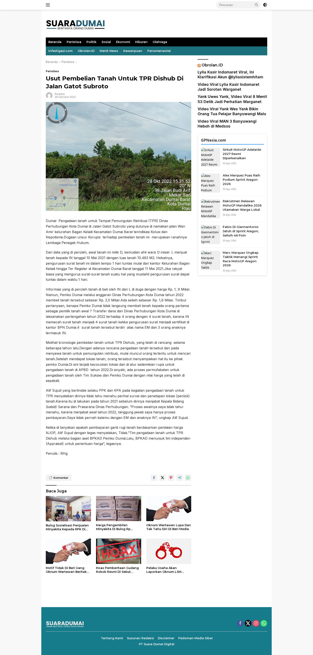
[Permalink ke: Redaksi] (49, 95)
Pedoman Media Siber (195, 638)
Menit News (109, 51)
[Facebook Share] (154, 477)
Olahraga (160, 42)
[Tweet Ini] (162, 477)
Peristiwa (74, 42)
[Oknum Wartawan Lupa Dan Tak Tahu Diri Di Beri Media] (168, 508)
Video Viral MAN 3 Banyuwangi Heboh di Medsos (227, 123)
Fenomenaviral (159, 51)
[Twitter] (248, 623)
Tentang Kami (112, 638)
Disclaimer (166, 638)
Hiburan (141, 42)
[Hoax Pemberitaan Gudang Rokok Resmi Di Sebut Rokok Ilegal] (118, 551)
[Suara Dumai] (75, 23)
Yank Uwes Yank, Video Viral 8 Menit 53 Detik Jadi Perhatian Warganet (232, 99)
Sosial (106, 42)
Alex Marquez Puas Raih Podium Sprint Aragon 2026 (241, 179)
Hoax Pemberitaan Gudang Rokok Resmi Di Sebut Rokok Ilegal (117, 570)
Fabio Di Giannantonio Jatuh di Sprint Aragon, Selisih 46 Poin (241, 231)
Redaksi (60, 94)
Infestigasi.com (60, 51)
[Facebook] (240, 623)
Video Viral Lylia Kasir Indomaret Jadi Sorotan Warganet (228, 87)
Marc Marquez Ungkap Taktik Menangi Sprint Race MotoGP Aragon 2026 (240, 259)
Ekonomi (123, 42)
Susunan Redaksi (140, 638)
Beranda (55, 42)
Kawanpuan (132, 51)
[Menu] (49, 5)
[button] (256, 4)
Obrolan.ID (86, 51)
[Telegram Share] (179, 477)
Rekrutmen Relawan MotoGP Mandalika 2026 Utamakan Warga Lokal (242, 205)
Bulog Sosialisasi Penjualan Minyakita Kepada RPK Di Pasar (67, 527)
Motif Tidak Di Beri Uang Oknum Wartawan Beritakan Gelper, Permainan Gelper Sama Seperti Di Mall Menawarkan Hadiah (68, 570)
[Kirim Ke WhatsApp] (188, 477)
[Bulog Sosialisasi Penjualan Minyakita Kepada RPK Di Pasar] (68, 508)
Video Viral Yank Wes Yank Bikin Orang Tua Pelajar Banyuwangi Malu (232, 111)
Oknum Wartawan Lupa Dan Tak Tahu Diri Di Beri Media (168, 527)
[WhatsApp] (263, 623)
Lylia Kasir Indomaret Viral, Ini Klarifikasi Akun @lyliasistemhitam (230, 74)
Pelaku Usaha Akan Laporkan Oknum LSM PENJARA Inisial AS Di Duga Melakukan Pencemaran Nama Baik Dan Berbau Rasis (167, 570)
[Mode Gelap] (265, 5)
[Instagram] (256, 623)
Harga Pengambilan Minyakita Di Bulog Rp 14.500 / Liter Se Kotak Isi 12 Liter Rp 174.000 (117, 527)
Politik (91, 42)
